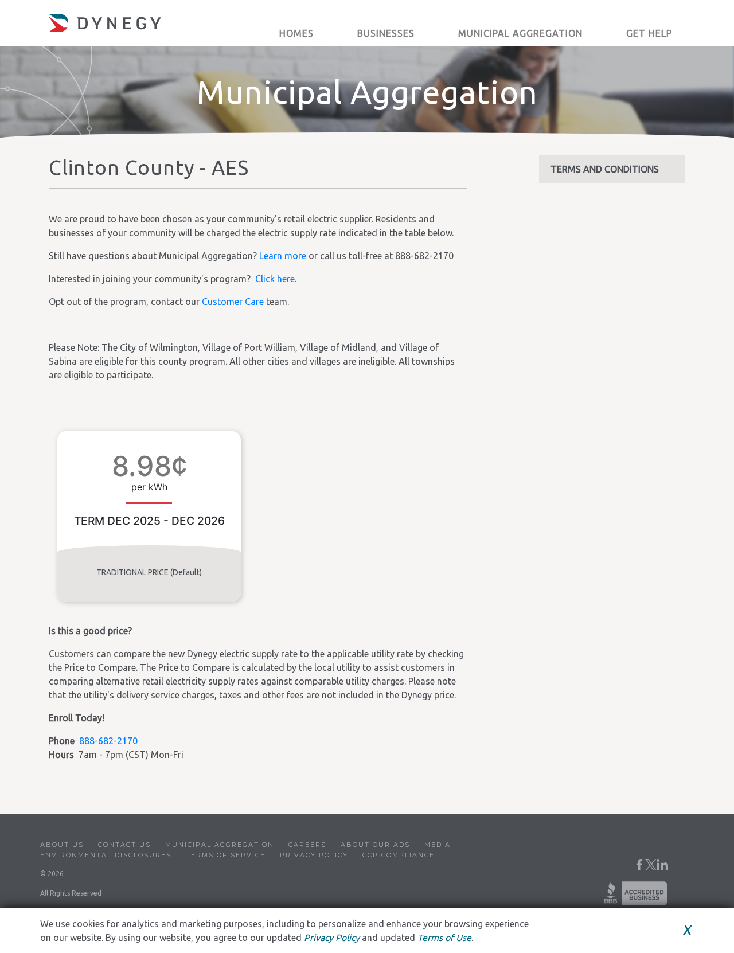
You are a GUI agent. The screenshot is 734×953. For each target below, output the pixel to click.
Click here (275, 279)
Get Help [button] (649, 33)
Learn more (282, 256)
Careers (307, 845)
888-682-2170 (108, 741)
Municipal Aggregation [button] (520, 33)
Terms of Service (226, 855)
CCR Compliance (398, 855)
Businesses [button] (386, 33)
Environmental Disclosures (105, 855)
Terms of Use (444, 937)
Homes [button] (296, 33)
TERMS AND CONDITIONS (604, 169)
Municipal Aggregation (219, 845)
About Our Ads (375, 845)
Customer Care (233, 301)
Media (437, 845)
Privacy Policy (314, 855)
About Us (62, 845)
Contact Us (124, 845)
